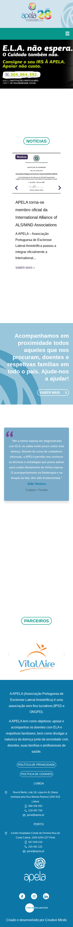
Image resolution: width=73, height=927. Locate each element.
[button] (67, 34)
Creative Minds (56, 920)
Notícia (22, 157)
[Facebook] (22, 896)
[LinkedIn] (46, 896)
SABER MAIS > (25, 267)
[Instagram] (34, 896)
